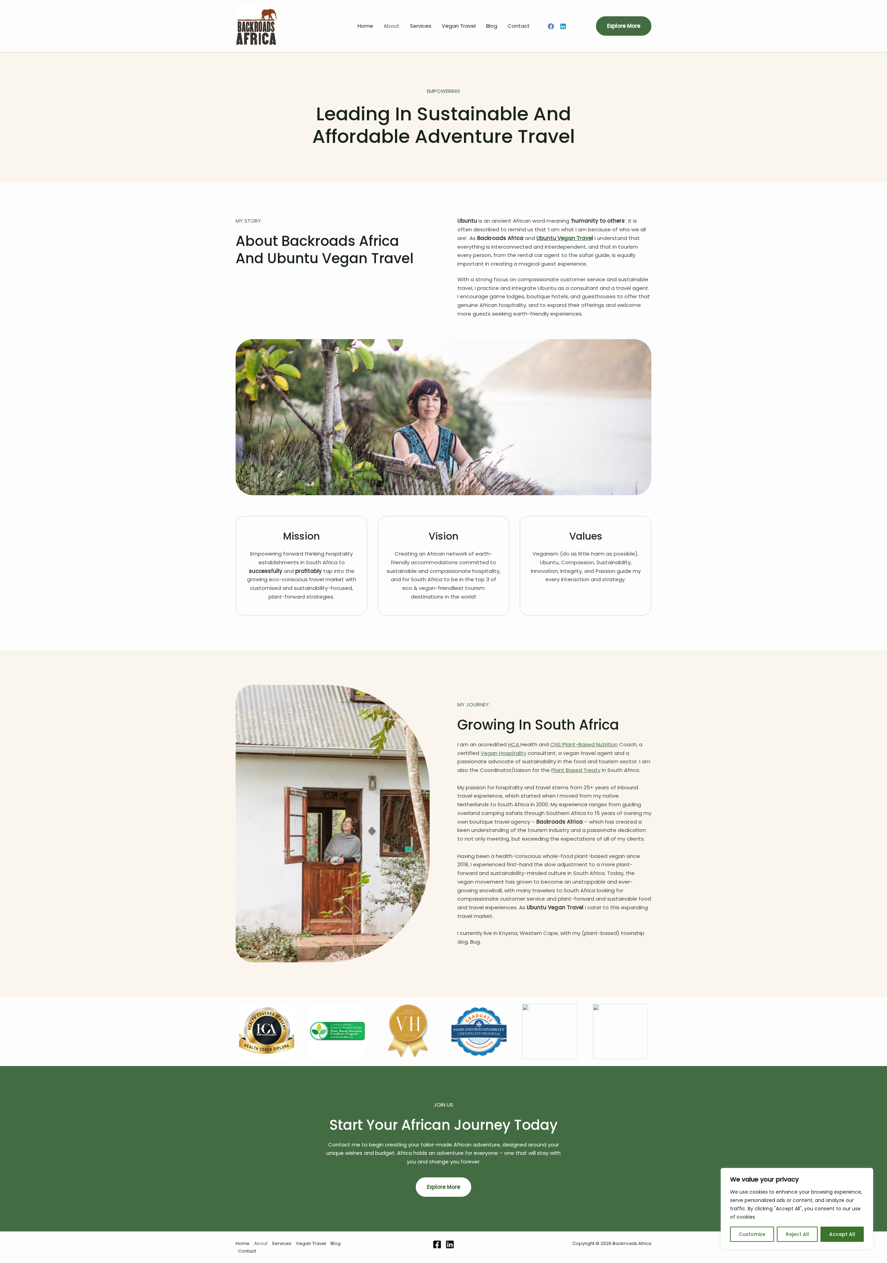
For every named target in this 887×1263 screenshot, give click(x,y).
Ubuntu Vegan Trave (564, 238)
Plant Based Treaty (575, 770)
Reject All (797, 1234)
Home (365, 25)
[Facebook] (551, 26)
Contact (519, 25)
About (391, 25)
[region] (797, 1208)
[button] (623, 26)
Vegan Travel (459, 25)
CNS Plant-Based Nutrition (584, 744)
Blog (491, 25)
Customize (752, 1234)
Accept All (842, 1234)
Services (420, 25)
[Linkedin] (563, 26)
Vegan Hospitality (503, 753)
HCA (514, 744)
